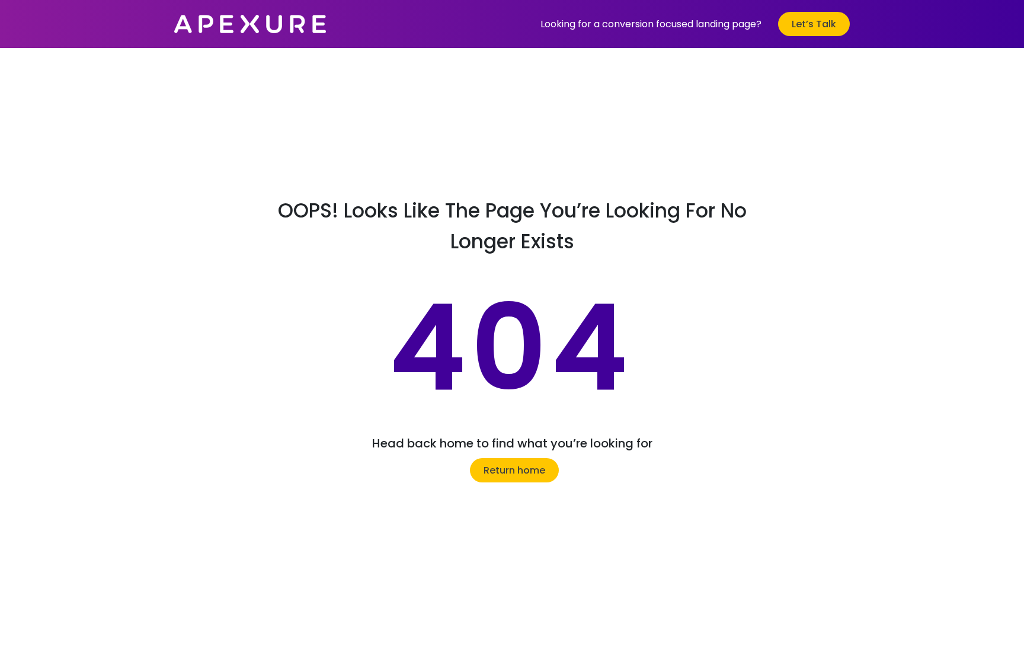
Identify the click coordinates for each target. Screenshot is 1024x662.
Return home (514, 470)
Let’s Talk (814, 24)
